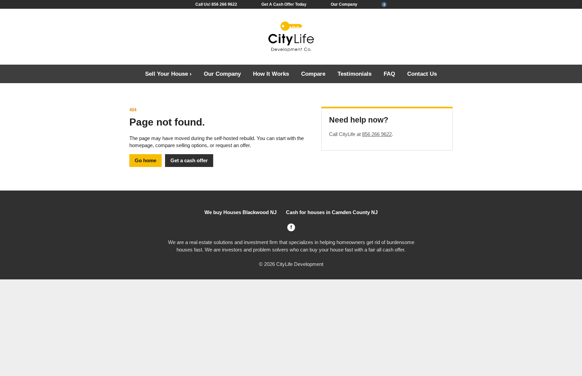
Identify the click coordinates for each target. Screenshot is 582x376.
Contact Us (422, 73)
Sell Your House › (168, 73)
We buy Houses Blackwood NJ (240, 212)
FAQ (389, 73)
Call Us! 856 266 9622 (216, 4)
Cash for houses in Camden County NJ (332, 212)
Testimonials (354, 73)
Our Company (344, 4)
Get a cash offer (189, 160)
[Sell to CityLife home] (291, 37)
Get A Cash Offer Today (283, 4)
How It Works (271, 73)
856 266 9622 (377, 134)
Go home (145, 160)
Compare (313, 73)
